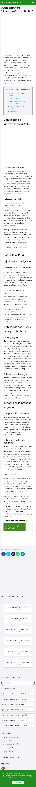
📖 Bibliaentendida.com (11, 2)
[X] (13, 554)
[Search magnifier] (32, 683)
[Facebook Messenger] (8, 554)
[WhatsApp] (18, 554)
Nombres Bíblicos (8, 744)
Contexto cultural (15, 99)
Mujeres (6, 748)
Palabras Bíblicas (8, 757)
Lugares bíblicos (8, 741)
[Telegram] (23, 554)
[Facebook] (3, 554)
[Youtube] (3, 768)
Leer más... (10, 778)
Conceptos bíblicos (9, 737)
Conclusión (13, 111)
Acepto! (18, 783)
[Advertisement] (18, 32)
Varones (7, 751)
